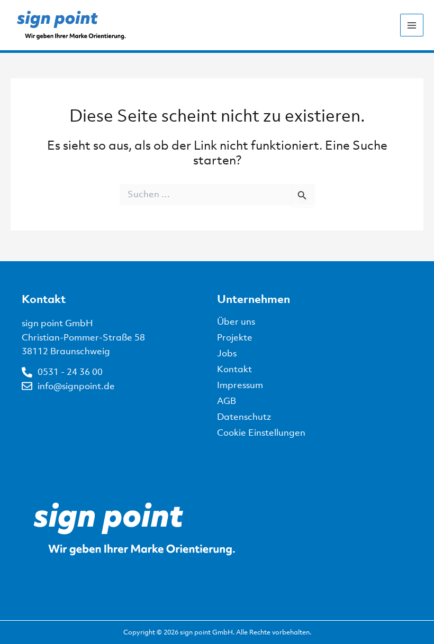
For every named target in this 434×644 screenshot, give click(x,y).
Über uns (236, 321)
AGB (226, 400)
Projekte (234, 337)
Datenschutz (244, 416)
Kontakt (234, 369)
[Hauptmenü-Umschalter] (411, 25)
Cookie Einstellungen (261, 432)
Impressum (240, 385)
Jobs (227, 353)
